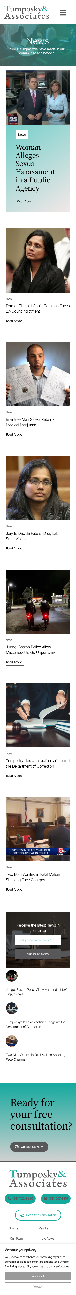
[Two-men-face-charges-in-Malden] (12, 1038)
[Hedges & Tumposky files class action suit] (12, 1005)
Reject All (38, 1286)
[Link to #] (63, 13)
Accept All (38, 1276)
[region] (38, 1269)
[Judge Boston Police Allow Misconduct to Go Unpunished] (12, 972)
